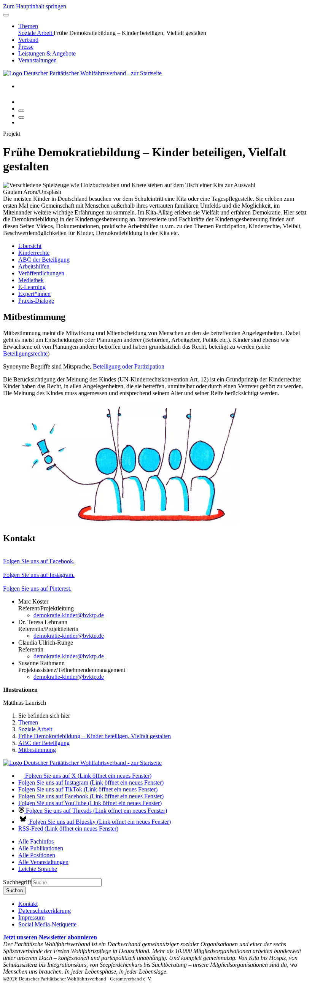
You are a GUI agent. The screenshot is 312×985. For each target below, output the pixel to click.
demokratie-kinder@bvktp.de (68, 615)
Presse (25, 46)
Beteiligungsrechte (25, 353)
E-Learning (32, 287)
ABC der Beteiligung (44, 259)
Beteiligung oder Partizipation (128, 366)
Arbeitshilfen (33, 266)
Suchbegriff (17, 882)
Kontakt (28, 904)
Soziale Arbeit (36, 33)
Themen (28, 26)
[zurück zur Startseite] (82, 73)
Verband (28, 40)
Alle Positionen (36, 855)
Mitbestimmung (37, 750)
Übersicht (29, 246)
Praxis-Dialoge (36, 300)
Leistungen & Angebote (47, 53)
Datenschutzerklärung (44, 910)
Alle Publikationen (40, 848)
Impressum (31, 917)
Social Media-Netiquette (47, 924)
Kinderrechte (33, 252)
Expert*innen (34, 294)
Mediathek (31, 280)
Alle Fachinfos (36, 841)
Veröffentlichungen (41, 273)
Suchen (14, 890)
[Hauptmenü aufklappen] (6, 15)
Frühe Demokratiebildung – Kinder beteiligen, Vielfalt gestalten (94, 736)
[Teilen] (21, 117)
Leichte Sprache (37, 869)
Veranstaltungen (37, 60)
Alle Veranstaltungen (43, 862)
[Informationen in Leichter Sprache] (22, 101)
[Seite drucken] (21, 111)
